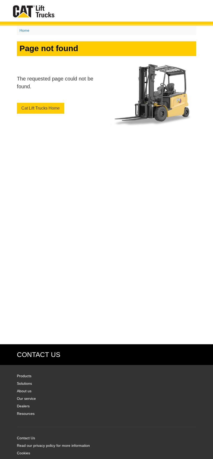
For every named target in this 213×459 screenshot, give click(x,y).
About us (24, 391)
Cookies (23, 453)
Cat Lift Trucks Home (40, 108)
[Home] (34, 11)
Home (24, 30)
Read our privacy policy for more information (53, 445)
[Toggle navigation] (195, 11)
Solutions (24, 383)
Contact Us (26, 438)
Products (24, 376)
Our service (26, 398)
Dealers (23, 406)
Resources (26, 413)
